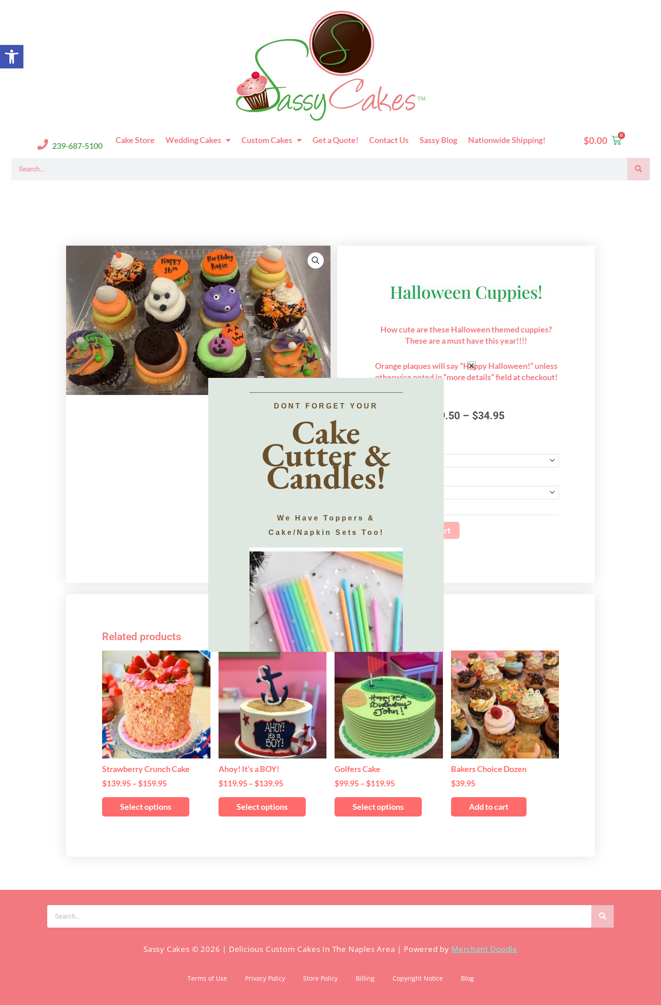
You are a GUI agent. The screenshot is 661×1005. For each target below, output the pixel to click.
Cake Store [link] (135, 140)
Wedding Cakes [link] (193, 140)
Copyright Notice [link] (418, 978)
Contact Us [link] (389, 140)
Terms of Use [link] (207, 978)
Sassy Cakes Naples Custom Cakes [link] (97, 194)
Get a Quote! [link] (335, 140)
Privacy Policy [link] (265, 978)
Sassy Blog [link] (438, 140)
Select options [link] (145, 807)
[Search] (638, 169)
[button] (471, 365)
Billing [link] (365, 978)
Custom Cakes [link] (266, 140)
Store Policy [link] (320, 978)
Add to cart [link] (489, 807)
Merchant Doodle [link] (484, 949)
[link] (11, 56)
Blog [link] (467, 978)
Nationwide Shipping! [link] (506, 140)
